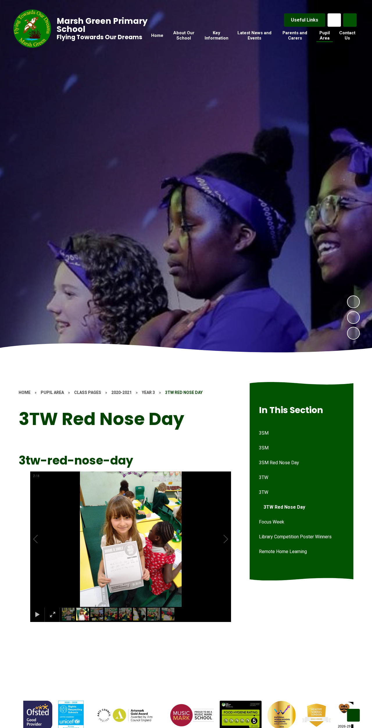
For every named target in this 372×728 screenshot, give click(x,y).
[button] (42, 539)
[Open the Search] (350, 20)
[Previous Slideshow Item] (353, 317)
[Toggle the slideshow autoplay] (353, 333)
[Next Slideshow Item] (353, 301)
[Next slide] (353, 715)
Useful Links (304, 20)
